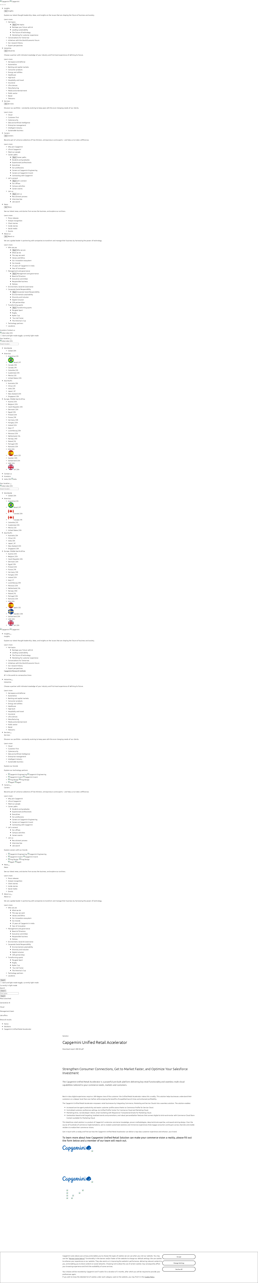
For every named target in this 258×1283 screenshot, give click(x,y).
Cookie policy (71, 1171)
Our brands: (66, 1186)
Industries (11, 51)
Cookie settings (71, 1168)
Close (3, 991)
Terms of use (70, 1158)
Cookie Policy (149, 1277)
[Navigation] (5, 4)
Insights (10, 11)
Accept (179, 1257)
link (6, 11)
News (10, 207)
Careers (10, 135)
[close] (3, 4)
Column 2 (69, 1226)
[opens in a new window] (128, 1061)
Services (11, 103)
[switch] (1, 335)
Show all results (5, 1019)
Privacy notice (75, 1234)
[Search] (1, 4)
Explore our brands (11, 766)
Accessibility (70, 1160)
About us (11, 236)
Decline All (178, 1269)
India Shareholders (76, 1242)
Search (3, 980)
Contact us (74, 1221)
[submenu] (10, 634)
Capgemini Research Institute (15, 671)
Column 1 (69, 1202)
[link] (9, 1)
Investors (69, 1155)
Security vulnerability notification (76, 1166)
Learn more (8, 19)
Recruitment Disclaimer (78, 1236)
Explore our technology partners (16, 770)
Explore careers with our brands (15, 850)
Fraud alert (70, 1173)
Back (14, 24)
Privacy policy (71, 1163)
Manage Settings (179, 1263)
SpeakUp (73, 1249)
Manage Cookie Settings (77, 1258)
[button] (10, 479)
